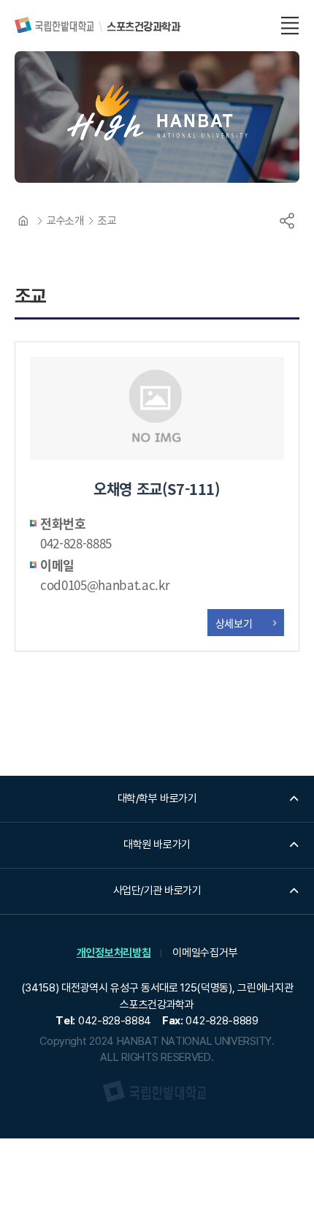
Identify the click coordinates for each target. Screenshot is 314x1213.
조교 (107, 220)
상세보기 (234, 623)
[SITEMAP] (289, 25)
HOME (23, 221)
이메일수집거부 (204, 952)
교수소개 (65, 220)
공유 (287, 220)
